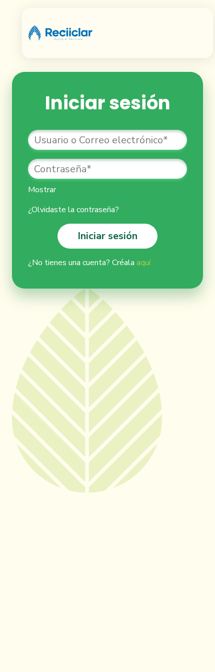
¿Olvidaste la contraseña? (73, 209)
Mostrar (42, 189)
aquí (143, 262)
